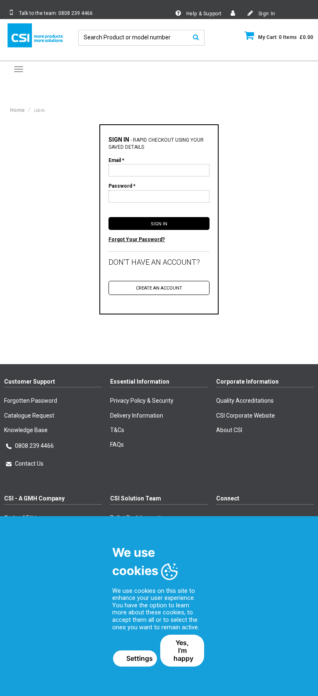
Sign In (266, 14)
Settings (139, 658)
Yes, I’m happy (183, 650)
